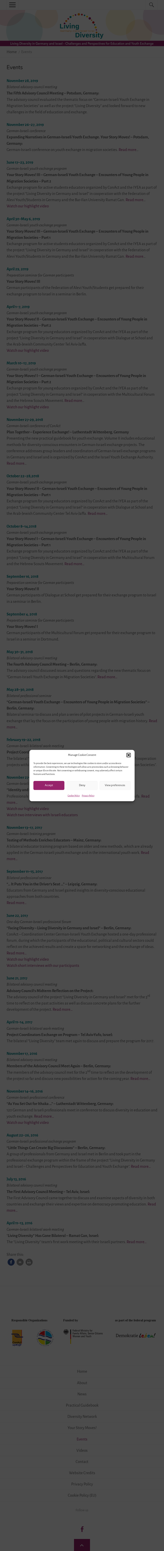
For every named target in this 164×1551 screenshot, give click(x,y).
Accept (49, 785)
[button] (129, 755)
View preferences (115, 785)
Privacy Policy (88, 795)
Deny (82, 785)
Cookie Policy (74, 795)
